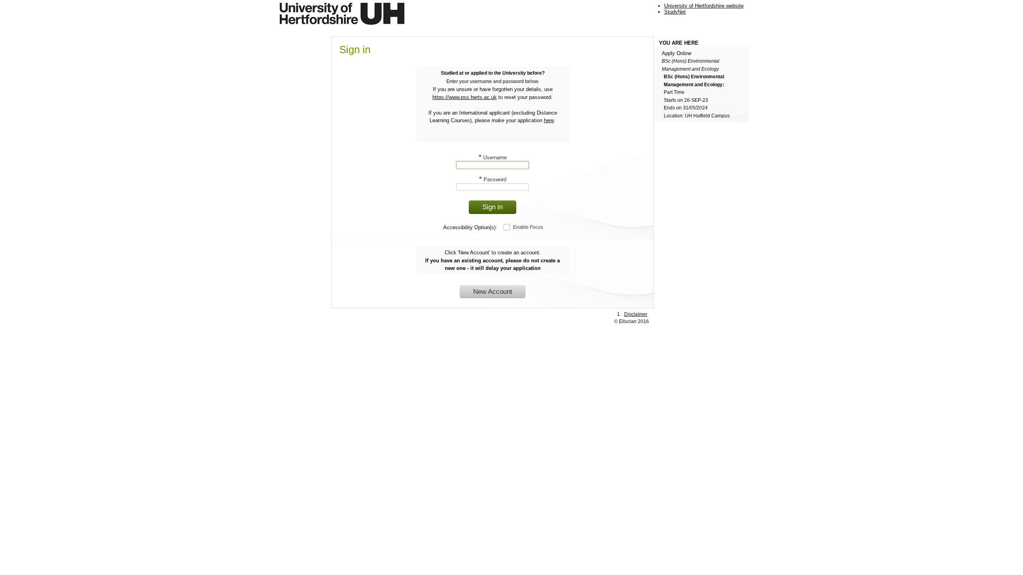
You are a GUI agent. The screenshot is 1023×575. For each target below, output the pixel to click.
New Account (492, 291)
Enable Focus (528, 227)
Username (493, 158)
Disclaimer (635, 314)
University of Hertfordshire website (704, 6)
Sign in (492, 207)
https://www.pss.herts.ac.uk (464, 97)
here (549, 120)
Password (492, 179)
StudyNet (675, 12)
